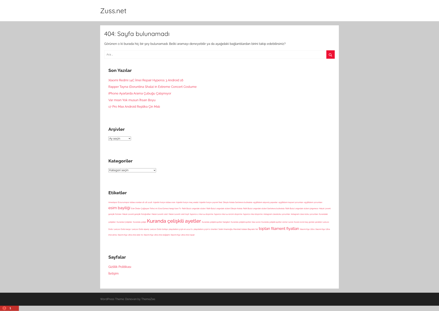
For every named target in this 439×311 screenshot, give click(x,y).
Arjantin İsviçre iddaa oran (164, 202)
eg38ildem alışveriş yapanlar (265, 202)
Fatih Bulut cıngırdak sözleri (194, 208)
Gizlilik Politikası (119, 267)
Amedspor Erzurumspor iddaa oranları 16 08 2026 (130, 202)
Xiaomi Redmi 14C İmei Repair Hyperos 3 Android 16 (145, 80)
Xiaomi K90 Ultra (307, 229)
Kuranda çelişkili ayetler (174, 221)
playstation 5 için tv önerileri (206, 229)
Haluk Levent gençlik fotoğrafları (136, 214)
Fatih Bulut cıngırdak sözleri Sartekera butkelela (263, 208)
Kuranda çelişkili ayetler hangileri (216, 222)
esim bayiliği (119, 208)
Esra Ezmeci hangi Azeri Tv (169, 208)
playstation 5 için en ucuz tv (181, 229)
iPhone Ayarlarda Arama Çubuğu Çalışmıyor (139, 93)
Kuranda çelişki (139, 222)
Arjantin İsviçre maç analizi (187, 202)
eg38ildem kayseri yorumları (290, 202)
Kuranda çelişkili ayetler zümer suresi (277, 222)
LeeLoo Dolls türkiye (159, 229)
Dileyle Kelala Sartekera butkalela (237, 202)
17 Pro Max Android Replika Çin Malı (134, 106)
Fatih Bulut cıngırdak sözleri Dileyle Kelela (224, 208)
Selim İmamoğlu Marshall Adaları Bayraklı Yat (238, 229)
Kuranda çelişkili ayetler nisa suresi (245, 222)
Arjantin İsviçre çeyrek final (210, 202)
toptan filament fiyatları (279, 228)
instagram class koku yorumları (304, 214)
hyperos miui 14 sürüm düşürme (228, 214)
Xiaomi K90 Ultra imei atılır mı (130, 235)
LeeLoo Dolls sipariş (140, 229)
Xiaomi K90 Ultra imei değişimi (157, 235)
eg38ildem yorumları (313, 202)
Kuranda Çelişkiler (124, 222)
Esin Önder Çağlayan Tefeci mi (144, 208)
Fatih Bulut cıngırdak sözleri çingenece (301, 208)
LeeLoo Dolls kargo (122, 229)
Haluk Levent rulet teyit (179, 214)
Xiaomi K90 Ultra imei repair (183, 235)
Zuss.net (113, 10)
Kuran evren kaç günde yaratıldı (308, 222)
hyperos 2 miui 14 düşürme (201, 214)
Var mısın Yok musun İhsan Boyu (132, 100)
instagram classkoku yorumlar (277, 214)
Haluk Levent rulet (160, 214)
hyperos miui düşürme (253, 214)
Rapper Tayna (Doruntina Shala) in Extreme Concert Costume (152, 86)
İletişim (113, 273)
